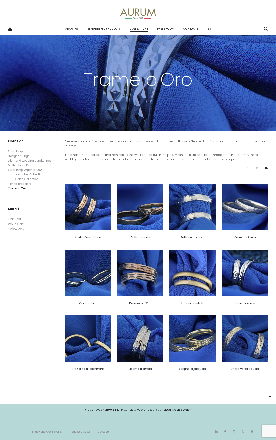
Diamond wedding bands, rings (29, 161)
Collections (139, 29)
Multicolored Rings (21, 165)
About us (72, 29)
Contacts (190, 29)
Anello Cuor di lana (88, 237)
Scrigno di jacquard (192, 369)
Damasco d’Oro (140, 303)
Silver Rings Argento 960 (25, 170)
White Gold (16, 224)
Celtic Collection (27, 179)
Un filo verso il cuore (245, 369)
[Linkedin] (216, 431)
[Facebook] (225, 431)
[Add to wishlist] (106, 189)
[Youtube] (252, 431)
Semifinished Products (104, 29)
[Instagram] (234, 431)
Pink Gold (14, 219)
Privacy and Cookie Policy (46, 431)
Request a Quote (80, 431)
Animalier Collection (29, 174)
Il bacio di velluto (192, 303)
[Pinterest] (243, 431)
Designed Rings (18, 156)
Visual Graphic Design (177, 410)
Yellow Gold (16, 229)
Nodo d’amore (245, 303)
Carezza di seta (245, 237)
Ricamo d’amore (140, 369)
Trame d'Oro (17, 188)
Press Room (165, 29)
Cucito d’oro (88, 303)
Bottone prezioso (192, 237)
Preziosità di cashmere (88, 369)
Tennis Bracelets (19, 184)
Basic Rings (15, 151)
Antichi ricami (140, 237)
